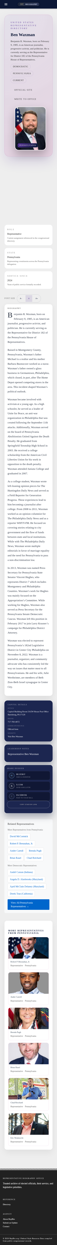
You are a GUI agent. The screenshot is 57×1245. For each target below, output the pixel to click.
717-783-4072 (14, 722)
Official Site (23, 90)
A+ (37, 298)
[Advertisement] (28, 190)
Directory (7, 1204)
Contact (6, 1226)
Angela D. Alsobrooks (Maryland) (26, 879)
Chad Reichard (34, 858)
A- (21, 298)
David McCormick (19, 836)
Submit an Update (10, 1223)
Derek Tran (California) (21, 893)
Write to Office (25, 99)
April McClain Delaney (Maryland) (27, 886)
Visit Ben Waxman (15, 736)
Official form (13, 729)
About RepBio (9, 1219)
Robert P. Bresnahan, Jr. (21, 843)
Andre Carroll (16, 850)
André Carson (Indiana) (21, 872)
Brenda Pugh (35, 850)
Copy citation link (28, 804)
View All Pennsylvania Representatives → (22, 904)
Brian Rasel (15, 858)
